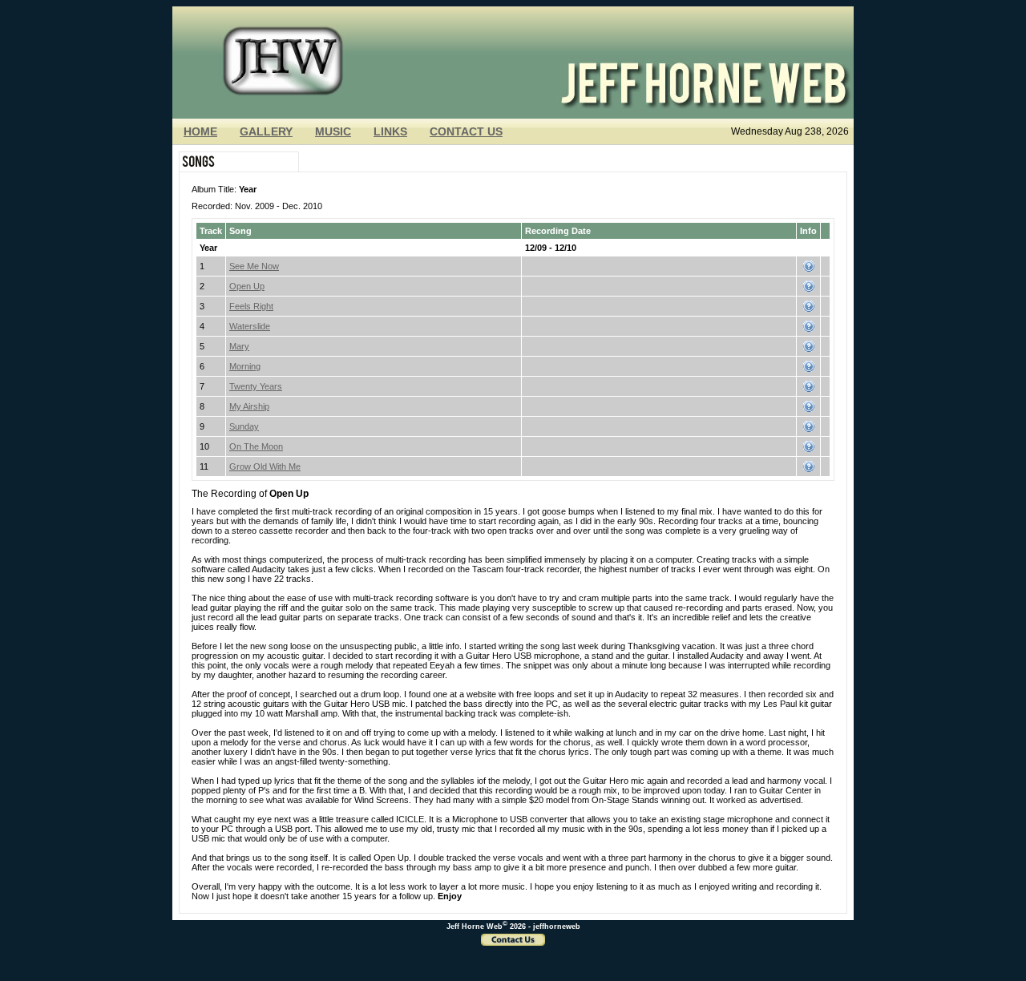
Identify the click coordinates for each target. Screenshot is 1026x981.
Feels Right (251, 306)
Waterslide (249, 326)
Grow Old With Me (265, 466)
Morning (245, 366)
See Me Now (254, 266)
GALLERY (266, 131)
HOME (200, 131)
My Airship (249, 406)
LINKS (390, 131)
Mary (239, 346)
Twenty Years (255, 386)
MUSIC (333, 131)
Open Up (247, 286)
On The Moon (256, 446)
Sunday (244, 426)
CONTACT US (466, 131)
